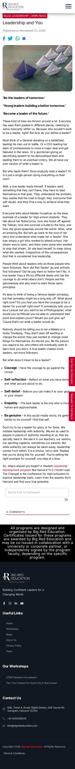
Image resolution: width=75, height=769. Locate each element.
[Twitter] (11, 38)
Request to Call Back (71, 406)
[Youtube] (22, 603)
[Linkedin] (16, 603)
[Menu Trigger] (68, 6)
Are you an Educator (71, 371)
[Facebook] (5, 38)
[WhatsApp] (18, 38)
